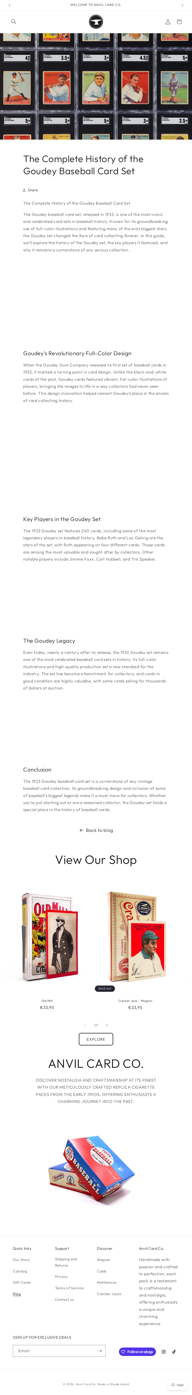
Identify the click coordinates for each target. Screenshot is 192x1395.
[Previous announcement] (9, 5)
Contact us (64, 1299)
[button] (13, 21)
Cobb (102, 1271)
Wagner (104, 1259)
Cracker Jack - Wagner (135, 1001)
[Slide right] (107, 1025)
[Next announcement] (182, 5)
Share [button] (33, 190)
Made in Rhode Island (113, 1384)
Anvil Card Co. (86, 1384)
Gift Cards (22, 1282)
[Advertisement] (96, 301)
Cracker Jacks (109, 1294)
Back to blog (99, 830)
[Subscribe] (99, 1351)
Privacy (61, 1276)
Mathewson (107, 1282)
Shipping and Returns (66, 1262)
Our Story (21, 1259)
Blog (17, 1294)
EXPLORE (96, 1039)
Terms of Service (69, 1288)
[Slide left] (85, 1025)
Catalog (20, 1271)
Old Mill (47, 1001)
